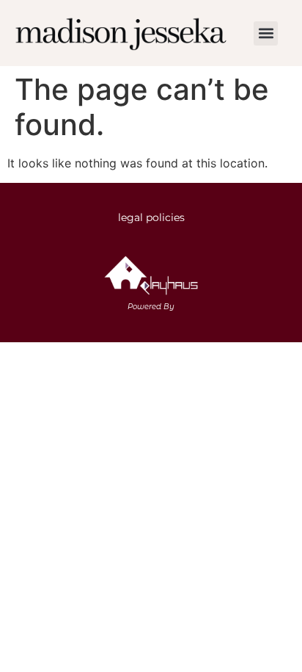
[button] (266, 33)
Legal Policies (151, 217)
